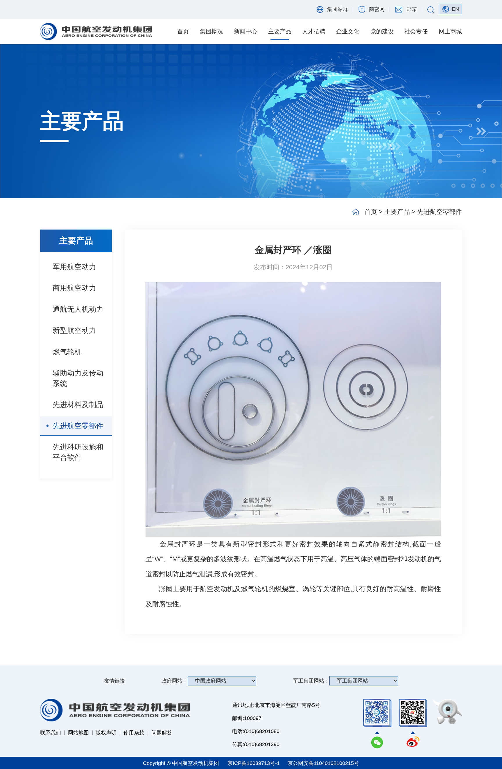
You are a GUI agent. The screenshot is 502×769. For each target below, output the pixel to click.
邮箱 (411, 9)
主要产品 (279, 31)
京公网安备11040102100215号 (323, 763)
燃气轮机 (67, 352)
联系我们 (50, 733)
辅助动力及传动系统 (78, 378)
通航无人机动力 (78, 309)
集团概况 (211, 31)
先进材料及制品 (78, 404)
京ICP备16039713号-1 (254, 763)
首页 (183, 31)
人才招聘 (313, 31)
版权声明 (106, 733)
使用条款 (133, 733)
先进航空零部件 (78, 426)
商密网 (377, 9)
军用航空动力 (74, 267)
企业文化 (347, 31)
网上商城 (450, 31)
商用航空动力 (74, 288)
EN (455, 9)
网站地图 (78, 733)
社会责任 (416, 31)
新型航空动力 (74, 330)
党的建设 (382, 31)
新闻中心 (245, 31)
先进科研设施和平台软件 (78, 452)
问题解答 (161, 733)
